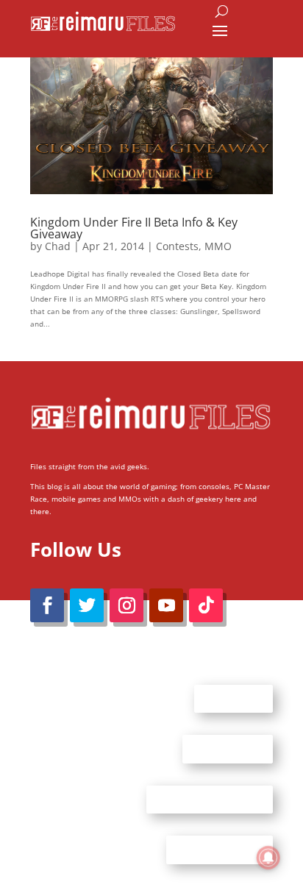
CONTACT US (227, 748)
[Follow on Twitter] (87, 605)
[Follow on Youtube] (166, 605)
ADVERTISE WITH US (209, 798)
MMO (218, 246)
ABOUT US (233, 698)
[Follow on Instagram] (126, 605)
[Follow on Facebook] (47, 605)
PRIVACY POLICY (219, 849)
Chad (58, 246)
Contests (177, 246)
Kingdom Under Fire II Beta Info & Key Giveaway (134, 228)
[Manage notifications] (268, 857)
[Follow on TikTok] (206, 605)
